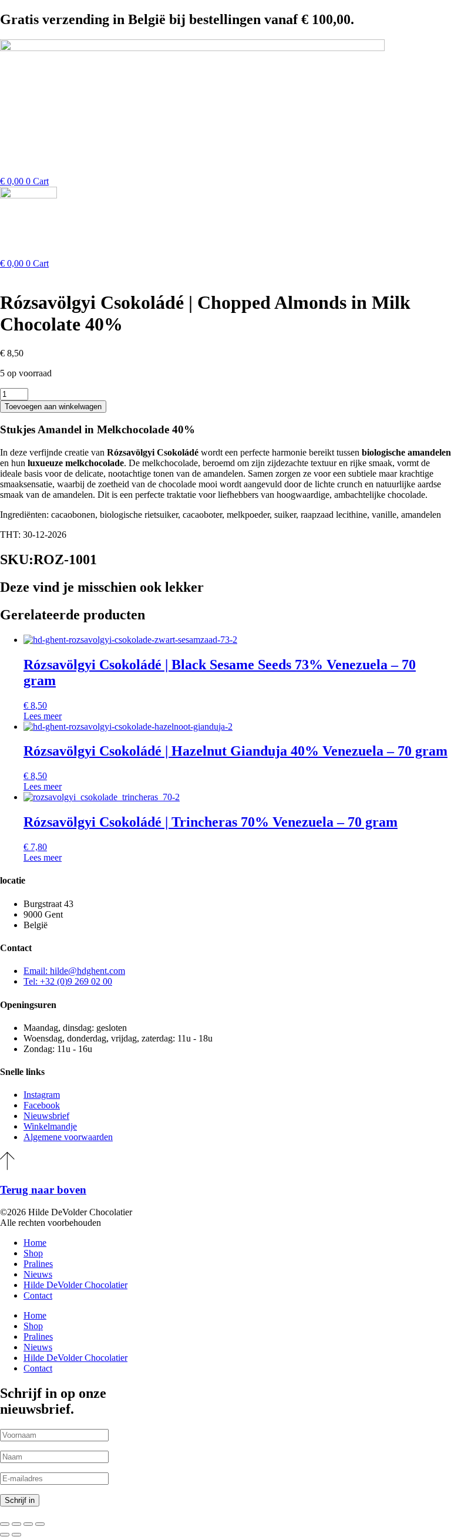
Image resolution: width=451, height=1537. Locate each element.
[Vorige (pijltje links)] (4, 1534)
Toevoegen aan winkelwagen (53, 406)
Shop (33, 1253)
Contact (37, 1295)
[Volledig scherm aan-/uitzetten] (16, 1524)
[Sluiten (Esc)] (40, 1524)
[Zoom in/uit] (4, 1524)
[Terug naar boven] (7, 1167)
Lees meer (42, 716)
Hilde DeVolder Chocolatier (75, 1285)
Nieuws (37, 1274)
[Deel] (28, 1524)
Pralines (38, 1264)
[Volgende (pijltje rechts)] (16, 1534)
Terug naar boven (43, 1190)
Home (34, 1243)
